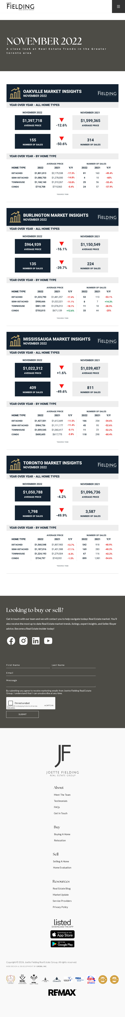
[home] (20, 6)
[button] (118, 6)
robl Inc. (42, 966)
